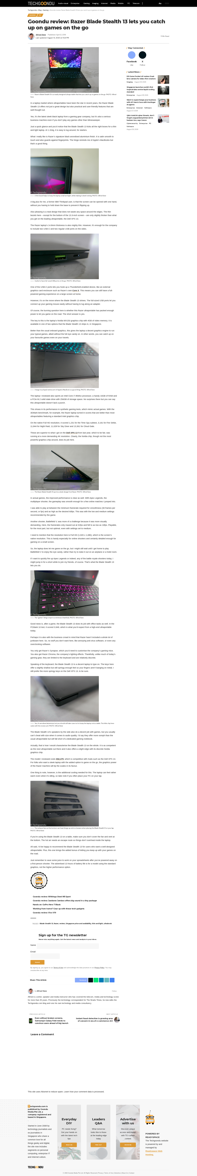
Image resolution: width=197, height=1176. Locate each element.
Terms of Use (58, 968)
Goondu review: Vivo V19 (44, 913)
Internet (139, 108)
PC (40, 15)
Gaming (32, 15)
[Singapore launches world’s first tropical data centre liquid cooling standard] (163, 90)
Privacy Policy (99, 968)
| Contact (131, 1173)
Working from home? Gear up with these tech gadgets (59, 909)
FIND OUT (98, 1145)
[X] (142, 59)
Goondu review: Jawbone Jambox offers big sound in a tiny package (65, 901)
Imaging (130, 82)
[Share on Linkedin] (100, 980)
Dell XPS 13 (72, 433)
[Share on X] (90, 980)
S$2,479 (60, 759)
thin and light (97, 924)
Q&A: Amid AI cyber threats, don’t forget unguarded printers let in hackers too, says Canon (140, 117)
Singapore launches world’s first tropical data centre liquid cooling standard (140, 89)
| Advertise (117, 1173)
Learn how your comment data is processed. (84, 1092)
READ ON (69, 1145)
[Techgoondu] (41, 3)
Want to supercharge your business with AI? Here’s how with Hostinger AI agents (141, 102)
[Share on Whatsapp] (95, 980)
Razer (56, 924)
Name (33, 945)
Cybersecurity (132, 123)
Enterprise (131, 95)
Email (33, 952)
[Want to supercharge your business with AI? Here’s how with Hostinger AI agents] (163, 103)
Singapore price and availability (78, 924)
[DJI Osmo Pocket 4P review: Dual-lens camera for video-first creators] (163, 79)
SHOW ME (128, 1145)
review (62, 924)
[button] (143, 3)
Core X (75, 290)
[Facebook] (119, 991)
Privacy (101, 1173)
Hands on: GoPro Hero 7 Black (47, 905)
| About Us (124, 1173)
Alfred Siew (41, 35)
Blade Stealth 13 (46, 924)
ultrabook (108, 924)
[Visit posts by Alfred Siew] (31, 991)
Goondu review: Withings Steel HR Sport (52, 897)
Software (148, 108)
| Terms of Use (109, 1173)
